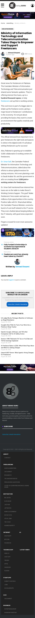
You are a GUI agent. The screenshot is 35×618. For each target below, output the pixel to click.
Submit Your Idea (10, 581)
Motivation (8, 494)
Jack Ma (7, 504)
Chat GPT (7, 557)
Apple (6, 564)
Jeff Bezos (7, 508)
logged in (11, 280)
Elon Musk (7, 501)
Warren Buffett (9, 525)
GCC (5, 595)
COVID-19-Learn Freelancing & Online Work (16, 486)
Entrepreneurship (10, 609)
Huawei (6, 571)
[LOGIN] (32, 5)
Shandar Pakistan (10, 612)
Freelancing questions (12, 482)
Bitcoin (6, 539)
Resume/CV (8, 475)
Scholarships (9, 588)
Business (6, 605)
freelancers (5, 101)
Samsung (7, 567)
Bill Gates (7, 498)
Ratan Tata (8, 515)
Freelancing (8, 464)
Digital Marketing (10, 468)
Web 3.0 (6, 553)
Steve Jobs (8, 518)
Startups (7, 577)
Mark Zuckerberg (10, 512)
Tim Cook (7, 522)
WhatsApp (7, 536)
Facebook (7, 543)
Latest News (25, 550)
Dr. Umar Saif (6, 162)
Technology (8, 550)
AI (20, 532)
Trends (6, 560)
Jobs (6, 585)
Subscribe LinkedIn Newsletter (17, 304)
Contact (7, 458)
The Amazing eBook (10, 478)
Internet (6, 532)
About (5, 454)
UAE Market (8, 472)
